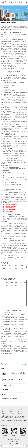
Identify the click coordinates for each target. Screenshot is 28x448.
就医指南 (12, 409)
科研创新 (3, 413)
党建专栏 (20, 413)
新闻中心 (12, 411)
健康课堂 (20, 411)
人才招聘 (12, 413)
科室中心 (20, 409)
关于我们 (3, 409)
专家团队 (3, 411)
